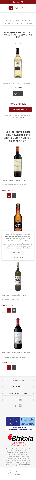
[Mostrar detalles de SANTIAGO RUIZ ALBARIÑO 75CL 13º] (18, 276)
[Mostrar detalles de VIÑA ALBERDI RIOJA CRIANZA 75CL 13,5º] (18, 333)
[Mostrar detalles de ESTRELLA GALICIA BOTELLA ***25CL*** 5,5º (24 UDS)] (18, 219)
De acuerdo (18, 253)
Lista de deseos (18, 2)
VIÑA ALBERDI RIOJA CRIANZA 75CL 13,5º (16, 352)
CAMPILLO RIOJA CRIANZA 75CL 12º (14, 180)
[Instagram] (20, 405)
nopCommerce (21, 471)
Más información (18, 257)
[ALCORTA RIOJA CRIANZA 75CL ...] (15, 42)
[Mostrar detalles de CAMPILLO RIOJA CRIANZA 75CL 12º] (18, 161)
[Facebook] (16, 405)
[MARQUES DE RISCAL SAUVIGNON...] (20, 42)
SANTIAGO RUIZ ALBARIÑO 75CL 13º (14, 295)
